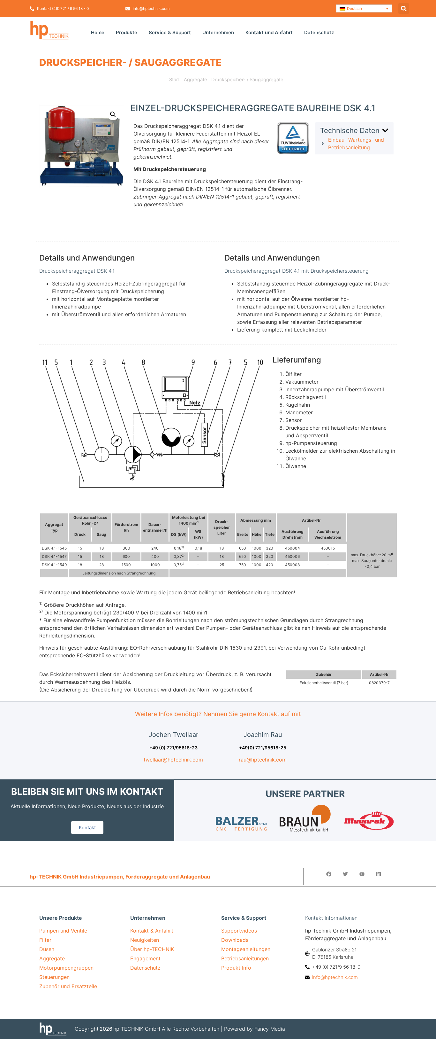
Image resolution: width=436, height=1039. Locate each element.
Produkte (126, 32)
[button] (364, 8)
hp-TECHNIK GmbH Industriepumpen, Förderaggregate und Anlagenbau (120, 876)
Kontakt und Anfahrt (269, 32)
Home (97, 32)
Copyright (87, 1029)
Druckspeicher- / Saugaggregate (130, 62)
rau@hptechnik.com (263, 759)
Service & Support (170, 32)
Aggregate (195, 79)
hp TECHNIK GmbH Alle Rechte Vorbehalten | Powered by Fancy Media (199, 1029)
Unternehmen (218, 32)
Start (174, 79)
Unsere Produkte (60, 918)
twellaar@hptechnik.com (173, 759)
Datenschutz (319, 32)
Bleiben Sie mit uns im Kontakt (87, 791)
